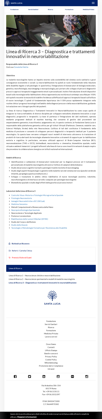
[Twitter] (29, 376)
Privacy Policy (51, 356)
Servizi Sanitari (33, 9)
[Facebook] (15, 376)
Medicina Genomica (19, 204)
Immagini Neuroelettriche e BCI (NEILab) (28, 201)
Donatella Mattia (21, 67)
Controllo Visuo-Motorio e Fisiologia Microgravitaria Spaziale (37, 195)
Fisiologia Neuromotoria (21, 198)
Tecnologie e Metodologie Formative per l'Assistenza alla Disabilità (39, 228)
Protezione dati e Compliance (51, 366)
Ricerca (50, 9)
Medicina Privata (88, 9)
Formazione (69, 9)
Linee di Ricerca (15, 268)
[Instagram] (87, 376)
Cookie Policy (51, 360)
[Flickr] (72, 376)
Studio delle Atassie (19, 225)
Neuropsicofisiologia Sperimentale (25, 210)
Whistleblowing (51, 363)
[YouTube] (58, 376)
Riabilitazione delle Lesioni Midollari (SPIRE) (29, 219)
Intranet (51, 369)
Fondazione (14, 9)
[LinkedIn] (44, 376)
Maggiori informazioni (27, 417)
